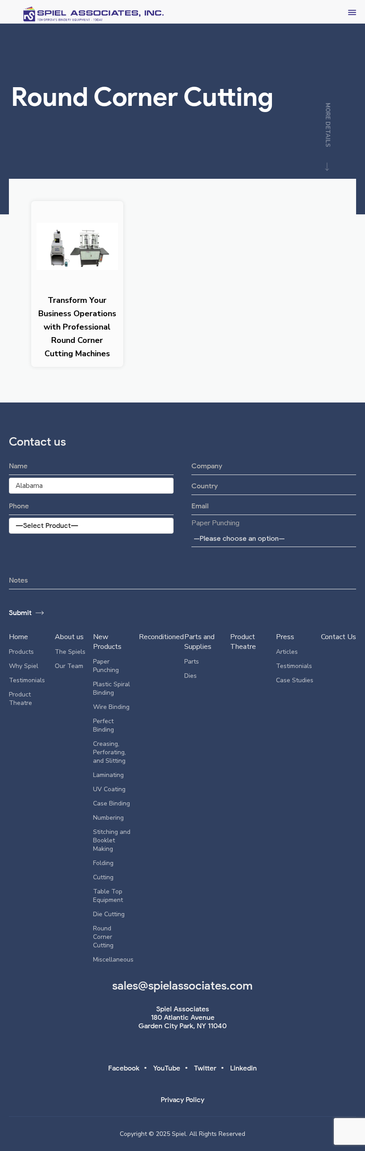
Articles (287, 652)
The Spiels (70, 652)
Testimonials (27, 680)
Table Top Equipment (108, 895)
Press (285, 637)
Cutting (103, 877)
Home (18, 637)
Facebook (123, 1068)
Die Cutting (109, 914)
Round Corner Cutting (103, 937)
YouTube (166, 1068)
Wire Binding (111, 707)
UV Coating (109, 789)
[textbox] (241, 538)
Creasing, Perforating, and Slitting (109, 752)
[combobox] (273, 538)
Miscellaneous (113, 959)
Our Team (69, 666)
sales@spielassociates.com (182, 985)
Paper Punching (215, 523)
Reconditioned (161, 637)
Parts (191, 661)
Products (21, 652)
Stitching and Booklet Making (111, 840)
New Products (107, 642)
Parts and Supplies (199, 642)
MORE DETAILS (328, 125)
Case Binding (111, 803)
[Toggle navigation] (352, 12)
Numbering (108, 817)
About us (69, 637)
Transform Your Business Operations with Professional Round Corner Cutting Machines (77, 327)
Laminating (108, 775)
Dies (190, 676)
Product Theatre (20, 698)
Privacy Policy (182, 1099)
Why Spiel (23, 666)
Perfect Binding (103, 725)
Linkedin (243, 1068)
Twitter (205, 1068)
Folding (103, 863)
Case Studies (294, 680)
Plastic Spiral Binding (111, 688)
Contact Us (338, 637)
